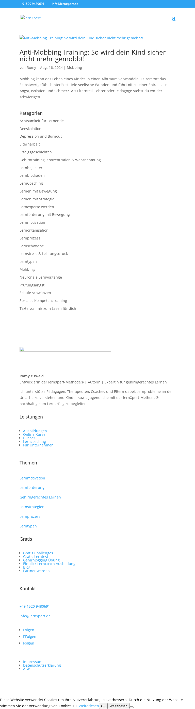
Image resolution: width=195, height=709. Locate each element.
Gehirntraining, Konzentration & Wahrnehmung (60, 159)
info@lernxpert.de (35, 616)
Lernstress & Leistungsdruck (44, 253)
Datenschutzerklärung (42, 665)
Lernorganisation (34, 230)
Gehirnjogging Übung (41, 560)
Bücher (29, 438)
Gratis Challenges (38, 553)
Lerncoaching (34, 441)
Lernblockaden (32, 175)
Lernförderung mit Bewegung (45, 214)
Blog (26, 567)
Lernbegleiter (31, 167)
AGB (26, 668)
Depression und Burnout (41, 136)
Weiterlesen (89, 705)
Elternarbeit (30, 144)
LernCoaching (31, 183)
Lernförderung (32, 487)
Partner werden (36, 570)
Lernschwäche (32, 246)
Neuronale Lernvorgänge (41, 277)
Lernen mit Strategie (37, 199)
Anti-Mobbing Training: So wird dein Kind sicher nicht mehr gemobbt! (93, 55)
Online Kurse (34, 434)
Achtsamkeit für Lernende (42, 120)
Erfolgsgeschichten (36, 152)
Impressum (32, 661)
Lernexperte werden (37, 206)
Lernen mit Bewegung (38, 191)
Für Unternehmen (38, 445)
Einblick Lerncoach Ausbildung (49, 563)
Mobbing (74, 67)
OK (103, 706)
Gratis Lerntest (35, 556)
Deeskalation (30, 128)
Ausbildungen (35, 430)
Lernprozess (30, 238)
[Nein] (131, 707)
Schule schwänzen (35, 292)
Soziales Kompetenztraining (43, 300)
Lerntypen (28, 261)
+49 (35, 606)
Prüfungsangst (32, 285)
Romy (31, 67)
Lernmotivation (32, 222)
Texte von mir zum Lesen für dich (48, 308)
